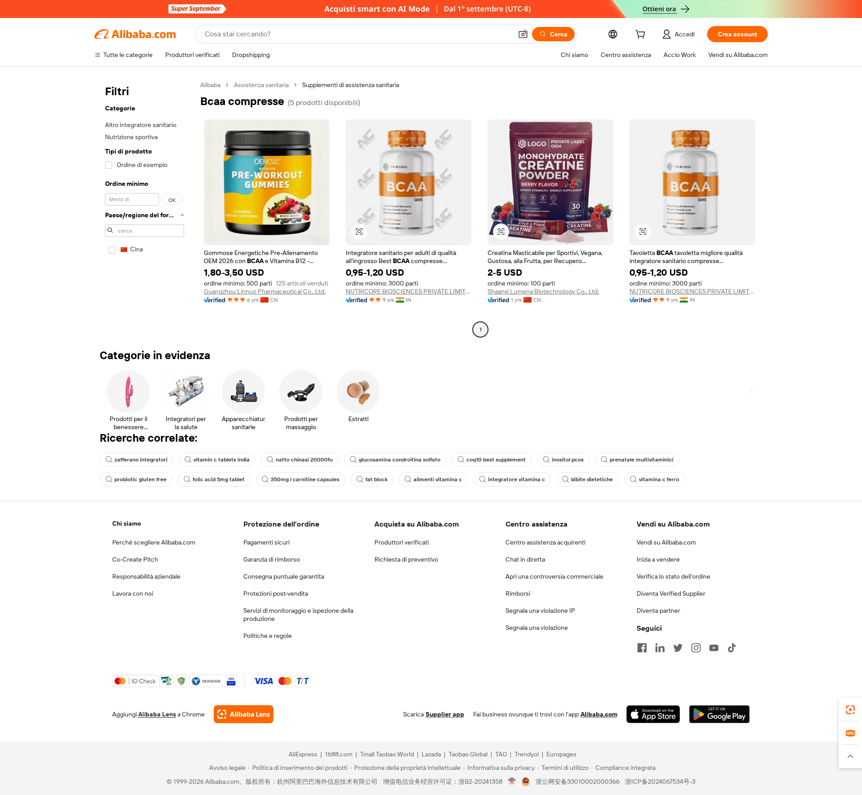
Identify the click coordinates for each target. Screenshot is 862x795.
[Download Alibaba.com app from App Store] (653, 714)
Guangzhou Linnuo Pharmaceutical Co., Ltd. (264, 291)
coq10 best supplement (496, 460)
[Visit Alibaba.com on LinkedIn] (660, 647)
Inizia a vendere (658, 559)
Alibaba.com (599, 714)
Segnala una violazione (537, 627)
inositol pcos (568, 460)
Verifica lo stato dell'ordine (673, 576)
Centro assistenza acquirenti (545, 542)
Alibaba (210, 84)
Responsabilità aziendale (146, 576)
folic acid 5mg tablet (219, 479)
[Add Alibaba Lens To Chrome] (243, 714)
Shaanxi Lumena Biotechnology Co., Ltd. (543, 291)
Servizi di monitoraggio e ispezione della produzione (298, 614)
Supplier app (445, 714)
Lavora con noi (132, 593)
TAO (501, 754)
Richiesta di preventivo (406, 559)
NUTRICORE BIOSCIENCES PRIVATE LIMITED (408, 291)
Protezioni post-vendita (275, 593)
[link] (850, 709)
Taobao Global (468, 754)
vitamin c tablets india (222, 460)
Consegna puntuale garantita (283, 576)
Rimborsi (518, 593)
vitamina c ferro (659, 479)
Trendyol (527, 754)
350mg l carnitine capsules (305, 479)
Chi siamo (126, 523)
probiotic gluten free (140, 479)
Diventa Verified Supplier (671, 593)
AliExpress (303, 754)
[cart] (642, 35)
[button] (523, 34)
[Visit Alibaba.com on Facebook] (642, 647)
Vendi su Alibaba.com (666, 542)
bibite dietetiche (592, 479)
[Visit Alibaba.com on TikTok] (731, 647)
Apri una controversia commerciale (554, 576)
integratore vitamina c (516, 479)
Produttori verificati (401, 542)
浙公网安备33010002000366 (578, 781)
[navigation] (144, 208)
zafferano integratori (140, 460)
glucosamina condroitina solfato (399, 460)
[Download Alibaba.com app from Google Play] (719, 714)
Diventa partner (658, 610)
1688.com (338, 754)
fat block (376, 479)
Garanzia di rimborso (271, 559)
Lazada (431, 754)
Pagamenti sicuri (266, 542)
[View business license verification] (512, 781)
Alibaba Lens (157, 714)
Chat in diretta (525, 559)
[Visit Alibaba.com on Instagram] (695, 647)
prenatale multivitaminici (641, 460)
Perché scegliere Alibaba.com (153, 542)
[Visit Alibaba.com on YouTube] (713, 647)
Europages (561, 754)
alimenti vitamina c (437, 479)
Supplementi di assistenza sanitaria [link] (350, 84)
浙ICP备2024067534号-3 (660, 781)
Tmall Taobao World (387, 754)
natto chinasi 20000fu (304, 460)
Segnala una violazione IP (540, 610)
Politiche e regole (267, 635)
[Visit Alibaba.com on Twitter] (678, 647)
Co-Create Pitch (135, 559)
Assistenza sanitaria (261, 84)
